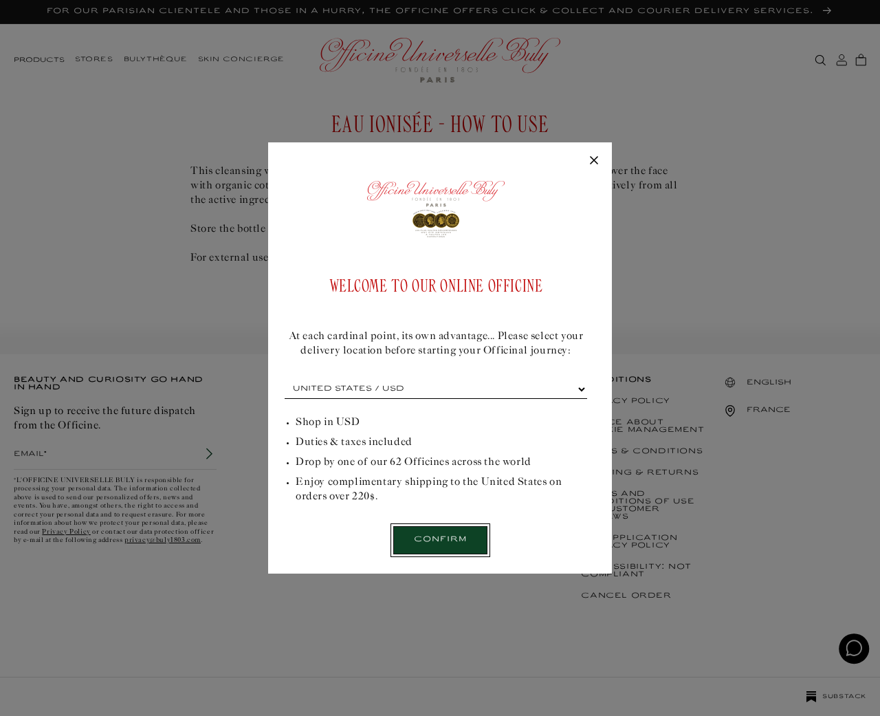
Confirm (440, 539)
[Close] (594, 161)
